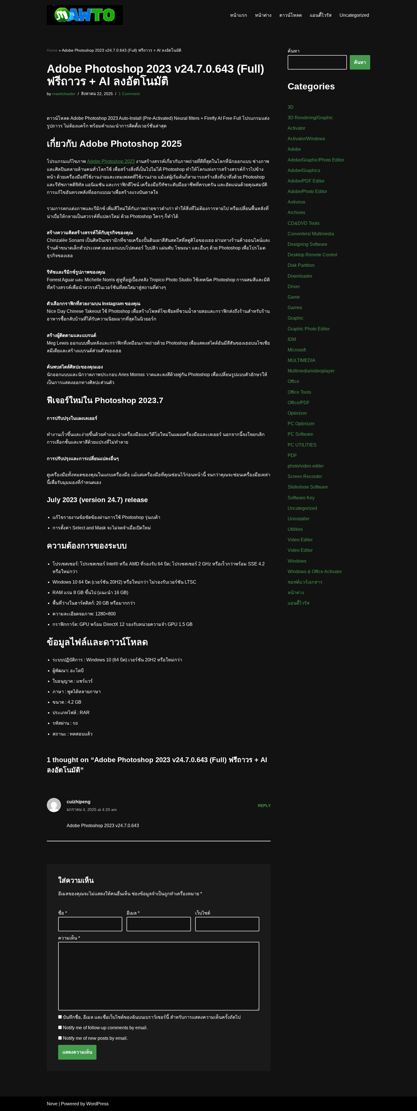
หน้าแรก (238, 15)
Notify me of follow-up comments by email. (105, 1027)
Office (293, 381)
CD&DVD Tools (303, 223)
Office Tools (299, 392)
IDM (292, 339)
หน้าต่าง (263, 15)
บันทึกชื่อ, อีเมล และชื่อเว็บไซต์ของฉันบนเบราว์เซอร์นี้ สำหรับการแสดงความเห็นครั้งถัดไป (152, 1017)
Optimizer (297, 413)
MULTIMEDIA (301, 360)
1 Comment (129, 93)
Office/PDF (299, 402)
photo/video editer (306, 466)
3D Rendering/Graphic (310, 117)
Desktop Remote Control (312, 254)
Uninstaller (298, 518)
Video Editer (300, 539)
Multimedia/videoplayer (311, 370)
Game (294, 297)
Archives (296, 212)
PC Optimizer (301, 423)
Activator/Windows (306, 138)
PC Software (300, 434)
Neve (52, 1103)
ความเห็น (69, 938)
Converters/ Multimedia (311, 233)
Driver (294, 286)
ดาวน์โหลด (290, 15)
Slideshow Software (308, 487)
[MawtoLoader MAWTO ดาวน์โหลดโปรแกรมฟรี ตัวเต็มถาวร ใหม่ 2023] (85, 15)
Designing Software (307, 244)
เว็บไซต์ (202, 913)
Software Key (301, 497)
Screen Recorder (305, 476)
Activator (296, 128)
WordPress (97, 1103)
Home (52, 50)
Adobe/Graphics (304, 170)
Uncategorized (354, 15)
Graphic (296, 318)
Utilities (295, 529)
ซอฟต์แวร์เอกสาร (305, 582)
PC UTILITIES (302, 445)
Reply (264, 805)
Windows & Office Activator (315, 571)
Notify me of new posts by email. (95, 1038)
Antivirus (296, 202)
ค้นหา (294, 51)
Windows (297, 561)
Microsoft (297, 349)
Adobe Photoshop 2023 (111, 161)
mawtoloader (63, 93)
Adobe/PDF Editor (306, 181)
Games (295, 307)
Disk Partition (301, 265)
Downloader (300, 276)
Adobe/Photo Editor (307, 191)
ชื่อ (62, 913)
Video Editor (300, 550)
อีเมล (133, 913)
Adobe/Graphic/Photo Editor (316, 160)
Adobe (294, 149)
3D (291, 107)
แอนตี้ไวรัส (321, 15)
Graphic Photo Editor (309, 328)
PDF (292, 455)
